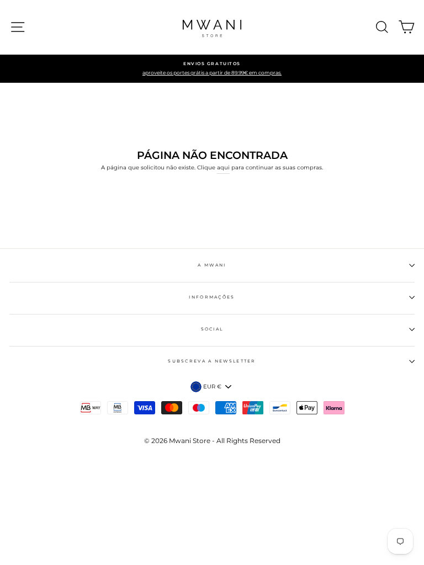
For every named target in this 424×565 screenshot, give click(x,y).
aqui (223, 167)
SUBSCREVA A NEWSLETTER (212, 361)
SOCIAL (212, 329)
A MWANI (212, 265)
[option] (212, 69)
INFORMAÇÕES (212, 297)
